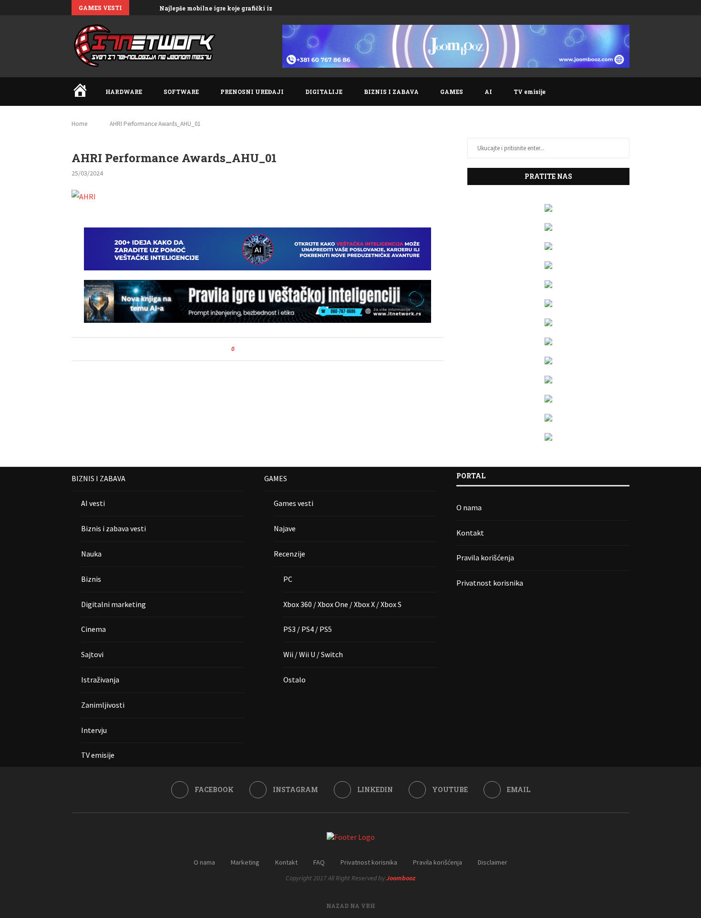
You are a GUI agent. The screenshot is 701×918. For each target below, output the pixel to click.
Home (79, 124)
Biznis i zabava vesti (113, 528)
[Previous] (138, 7)
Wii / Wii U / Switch (313, 654)
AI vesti (93, 503)
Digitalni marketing (113, 604)
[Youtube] (616, 7)
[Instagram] (594, 7)
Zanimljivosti (102, 705)
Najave (285, 528)
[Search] (624, 91)
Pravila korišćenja (485, 557)
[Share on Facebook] (250, 349)
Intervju (94, 730)
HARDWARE (123, 91)
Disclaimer (492, 862)
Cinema (93, 629)
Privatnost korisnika (489, 583)
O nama (469, 507)
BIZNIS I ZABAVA (391, 91)
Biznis (91, 579)
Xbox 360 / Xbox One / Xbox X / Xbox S (342, 604)
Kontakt (470, 532)
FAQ (319, 862)
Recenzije (289, 553)
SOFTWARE (181, 91)
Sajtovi (92, 654)
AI (488, 91)
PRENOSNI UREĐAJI (252, 91)
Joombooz (400, 878)
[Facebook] (583, 7)
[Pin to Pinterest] (268, 349)
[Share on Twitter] (259, 349)
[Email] (627, 7)
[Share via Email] (277, 349)
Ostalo (294, 679)
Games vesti (293, 503)
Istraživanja (100, 679)
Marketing (245, 862)
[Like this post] (239, 349)
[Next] (150, 7)
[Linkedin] (605, 7)
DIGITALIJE (323, 91)
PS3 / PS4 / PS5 (307, 629)
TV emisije (530, 91)
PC (287, 579)
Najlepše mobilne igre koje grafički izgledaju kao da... (240, 8)
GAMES (451, 91)
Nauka (91, 553)
